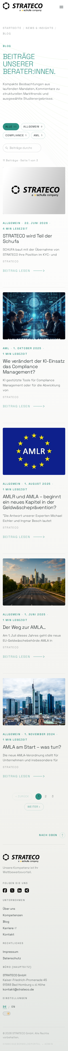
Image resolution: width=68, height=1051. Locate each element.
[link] (23, 270)
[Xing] (27, 890)
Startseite (12, 28)
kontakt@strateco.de (18, 989)
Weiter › (34, 806)
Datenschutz (12, 958)
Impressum (10, 952)
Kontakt (8, 934)
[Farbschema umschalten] (6, 1013)
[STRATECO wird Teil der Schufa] (34, 222)
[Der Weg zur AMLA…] (34, 609)
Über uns (9, 909)
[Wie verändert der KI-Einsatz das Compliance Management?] (34, 350)
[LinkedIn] (19, 890)
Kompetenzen (13, 915)
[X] (12, 890)
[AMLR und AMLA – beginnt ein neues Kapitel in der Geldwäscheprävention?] (34, 483)
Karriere (8, 928)
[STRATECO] (23, 7)
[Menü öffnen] (61, 7)
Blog (6, 922)
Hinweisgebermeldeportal (22, 1044)
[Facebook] (5, 890)
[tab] (11, 126)
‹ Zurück (22, 796)
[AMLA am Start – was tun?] (34, 728)
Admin (49, 1044)
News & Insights (39, 28)
